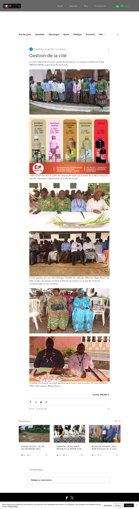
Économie (90, 34)
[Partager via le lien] (46, 402)
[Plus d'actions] (108, 49)
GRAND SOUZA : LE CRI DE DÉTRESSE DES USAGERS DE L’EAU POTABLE (32, 447)
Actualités (39, 34)
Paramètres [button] (108, 505)
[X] (72, 498)
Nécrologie (54, 34)
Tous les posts (24, 34)
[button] (117, 6)
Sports (66, 34)
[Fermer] (136, 505)
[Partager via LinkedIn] (41, 402)
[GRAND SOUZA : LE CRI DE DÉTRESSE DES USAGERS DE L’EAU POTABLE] (34, 434)
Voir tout (118, 421)
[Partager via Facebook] (30, 402)
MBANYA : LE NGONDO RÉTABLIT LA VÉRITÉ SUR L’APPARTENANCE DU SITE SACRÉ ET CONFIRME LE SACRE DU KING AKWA (69, 447)
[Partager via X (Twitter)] (36, 402)
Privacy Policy (13, 506)
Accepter (129, 505)
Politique (77, 34)
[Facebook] (67, 498)
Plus (101, 34)
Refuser (118, 505)
